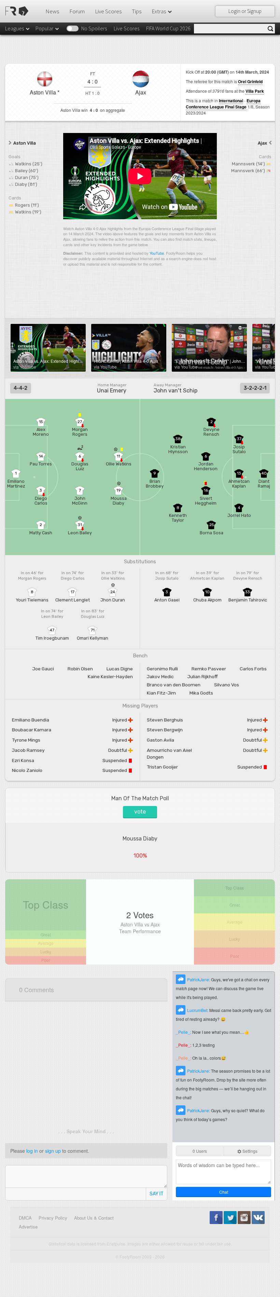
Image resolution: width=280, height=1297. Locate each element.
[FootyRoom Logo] (18, 11)
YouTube (157, 253)
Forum (77, 11)
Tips (136, 11)
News (52, 11)
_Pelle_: (184, 1032)
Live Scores (108, 11)
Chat (223, 1192)
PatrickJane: (199, 979)
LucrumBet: (198, 1010)
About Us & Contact (94, 1217)
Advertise (28, 1226)
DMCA (25, 1217)
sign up (53, 1150)
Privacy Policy (53, 1217)
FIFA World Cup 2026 (168, 28)
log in (32, 1150)
